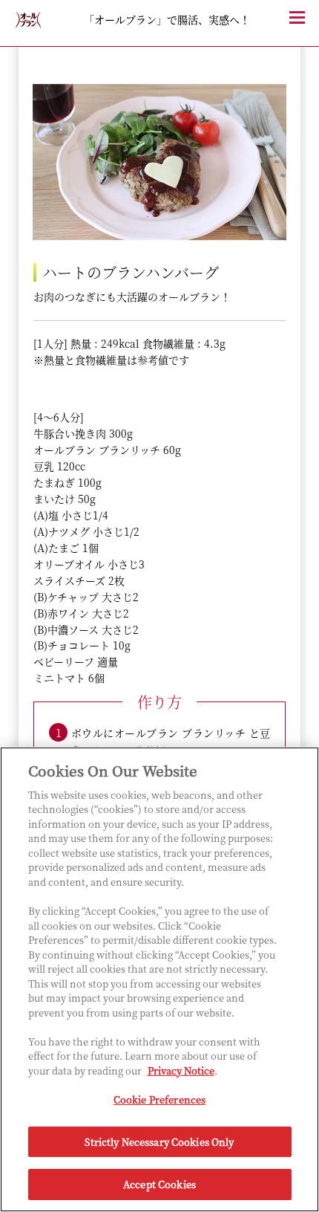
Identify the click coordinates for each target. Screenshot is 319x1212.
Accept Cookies (159, 1184)
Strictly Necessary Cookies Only (159, 1142)
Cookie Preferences (159, 1099)
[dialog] (159, 582)
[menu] (304, 25)
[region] (159, 979)
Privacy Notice (181, 1070)
